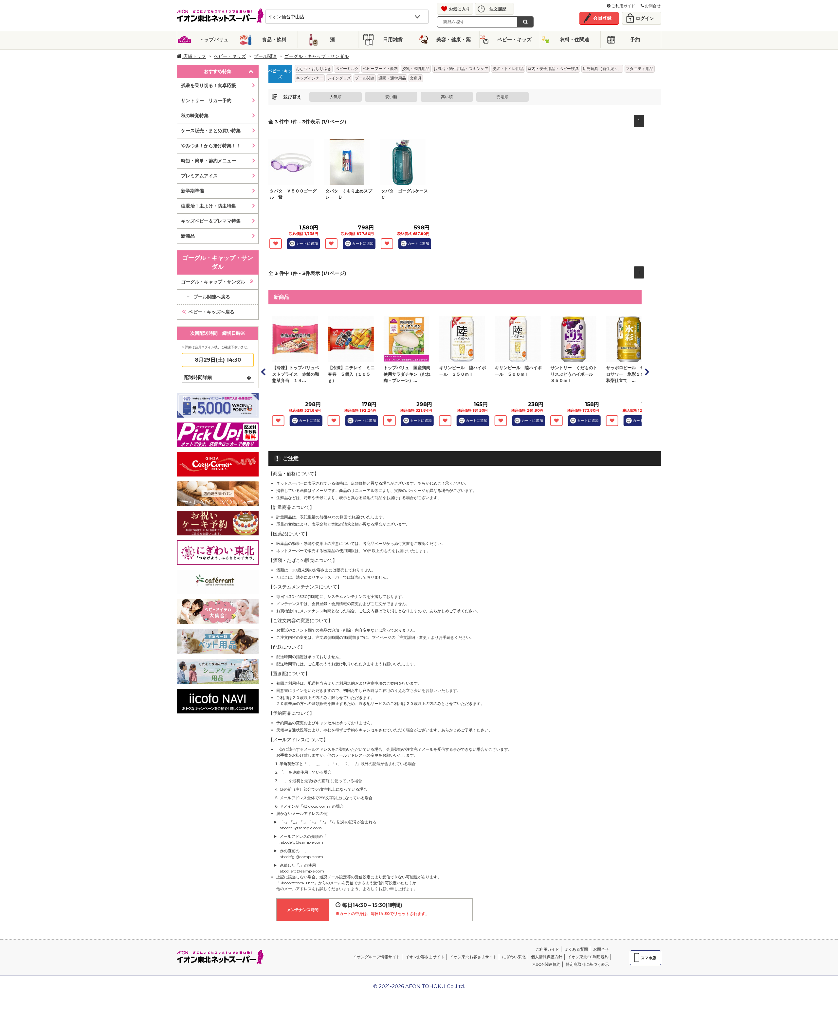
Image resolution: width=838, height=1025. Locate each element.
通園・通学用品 (392, 78)
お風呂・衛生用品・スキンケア (460, 68)
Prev (263, 372)
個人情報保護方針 (546, 956)
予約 (635, 39)
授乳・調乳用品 (415, 68)
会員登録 (602, 18)
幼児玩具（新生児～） (602, 68)
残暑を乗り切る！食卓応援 (208, 85)
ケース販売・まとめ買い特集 (211, 131)
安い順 (391, 96)
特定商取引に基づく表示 (587, 964)
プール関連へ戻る (211, 297)
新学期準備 (192, 191)
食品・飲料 (274, 39)
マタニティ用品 (639, 68)
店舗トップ (194, 56)
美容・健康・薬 (453, 39)
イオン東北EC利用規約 (588, 956)
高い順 (447, 96)
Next (646, 372)
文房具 (416, 78)
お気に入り (459, 8)
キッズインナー (309, 78)
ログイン (645, 18)
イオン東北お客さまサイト (473, 956)
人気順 (335, 96)
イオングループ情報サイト (376, 956)
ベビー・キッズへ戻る (211, 312)
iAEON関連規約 (546, 964)
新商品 (188, 236)
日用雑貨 (393, 39)
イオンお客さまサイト (425, 956)
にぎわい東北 (514, 956)
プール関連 (265, 56)
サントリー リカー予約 (206, 100)
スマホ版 (648, 957)
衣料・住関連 (574, 39)
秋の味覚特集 (195, 115)
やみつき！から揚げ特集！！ (211, 146)
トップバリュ (213, 39)
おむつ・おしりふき (313, 68)
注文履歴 (497, 8)
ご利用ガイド (622, 5)
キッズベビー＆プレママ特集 (211, 221)
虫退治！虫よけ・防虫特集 (208, 206)
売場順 (502, 96)
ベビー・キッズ (514, 39)
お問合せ (652, 5)
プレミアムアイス (199, 176)
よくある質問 (576, 949)
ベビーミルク (347, 68)
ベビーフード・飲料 (380, 68)
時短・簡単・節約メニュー (208, 161)
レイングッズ (339, 78)
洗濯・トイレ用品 (508, 68)
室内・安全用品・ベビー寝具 (553, 68)
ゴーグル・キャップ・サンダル (213, 282)
